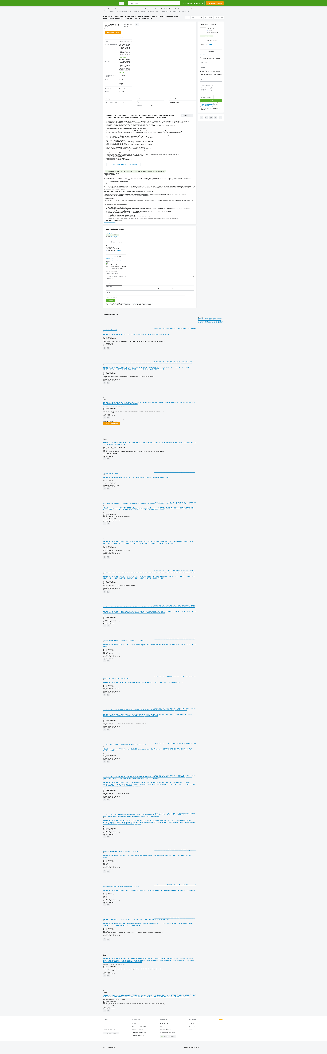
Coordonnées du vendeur (110, 1029)
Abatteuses (201, 322)
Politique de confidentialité (139, 1026)
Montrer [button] (119, 250)
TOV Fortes (109, 233)
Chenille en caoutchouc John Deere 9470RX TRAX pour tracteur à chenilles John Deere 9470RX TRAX (136, 477)
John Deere (122, 38)
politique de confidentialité (132, 303)
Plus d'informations (205, 55)
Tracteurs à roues (203, 318)
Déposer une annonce (112, 423)
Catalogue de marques (138, 1035)
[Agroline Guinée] (110, 3)
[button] (187, 17)
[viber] (109, 253)
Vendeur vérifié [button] (113, 235)
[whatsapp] (107, 253)
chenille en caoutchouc (125, 41)
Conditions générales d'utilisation (141, 1024)
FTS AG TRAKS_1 (175, 102)
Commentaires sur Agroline (139, 1032)
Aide (104, 1026)
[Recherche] (129, 3)
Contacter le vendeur (113, 32)
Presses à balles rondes (211, 322)
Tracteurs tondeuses (217, 321)
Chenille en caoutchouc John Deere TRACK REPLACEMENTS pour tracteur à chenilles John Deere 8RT (136, 334)
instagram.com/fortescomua (113, 260)
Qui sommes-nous (108, 1024)
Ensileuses (208, 321)
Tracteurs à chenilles (209, 324)
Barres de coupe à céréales (205, 320)
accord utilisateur (148, 303)
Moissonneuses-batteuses (215, 318)
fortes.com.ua (109, 258)
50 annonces (114, 236)
